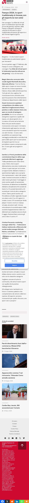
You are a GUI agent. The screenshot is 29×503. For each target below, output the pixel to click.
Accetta (14, 261)
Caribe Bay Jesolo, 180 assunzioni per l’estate (11, 406)
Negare (14, 265)
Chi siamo (14, 421)
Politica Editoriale (14, 431)
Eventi (14, 9)
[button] (26, 236)
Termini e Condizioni (14, 434)
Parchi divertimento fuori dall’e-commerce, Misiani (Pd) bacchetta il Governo (14, 345)
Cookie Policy (14, 428)
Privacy (14, 426)
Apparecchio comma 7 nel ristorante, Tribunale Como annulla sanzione (12, 375)
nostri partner (8, 243)
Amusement (6, 9)
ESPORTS (5, 316)
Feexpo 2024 (15, 316)
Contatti (14, 423)
